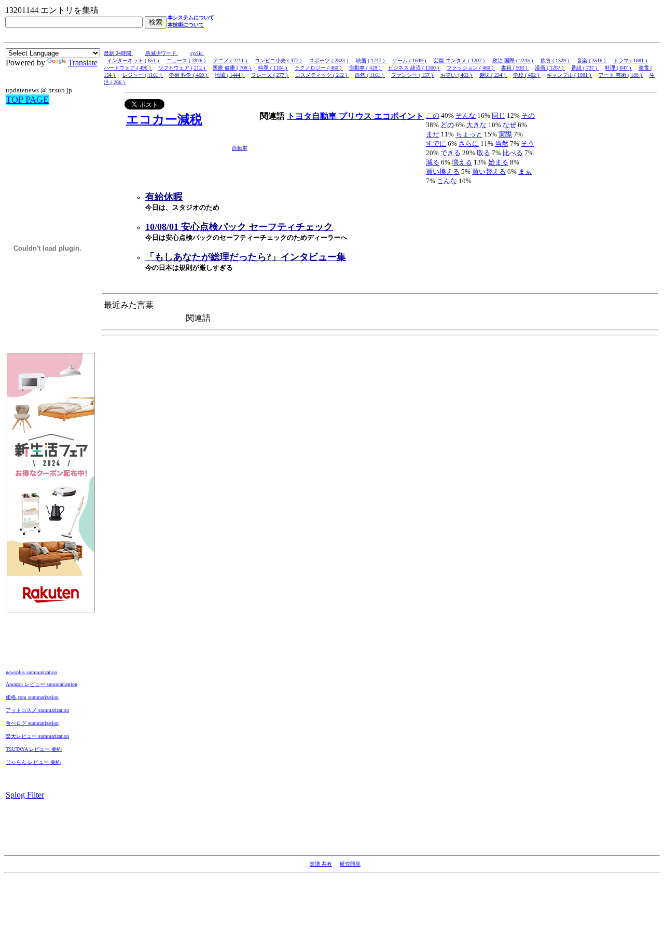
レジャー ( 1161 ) (142, 75)
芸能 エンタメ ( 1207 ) (460, 60)
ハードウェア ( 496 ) (128, 68)
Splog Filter (25, 794)
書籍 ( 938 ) (515, 68)
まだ (432, 134)
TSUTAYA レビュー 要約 (34, 749)
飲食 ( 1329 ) (556, 60)
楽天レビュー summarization (37, 736)
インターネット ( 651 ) (133, 60)
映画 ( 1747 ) (371, 60)
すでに (436, 143)
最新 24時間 (118, 53)
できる (450, 153)
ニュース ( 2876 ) (187, 60)
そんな (465, 115)
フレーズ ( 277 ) (270, 75)
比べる (513, 153)
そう (527, 143)
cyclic (197, 53)
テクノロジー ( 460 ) (319, 68)
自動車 (239, 148)
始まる (498, 162)
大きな (476, 125)
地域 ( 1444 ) (230, 75)
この (432, 115)
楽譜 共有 (321, 864)
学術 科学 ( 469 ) (189, 75)
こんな (447, 181)
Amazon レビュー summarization (41, 684)
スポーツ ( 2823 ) (329, 60)
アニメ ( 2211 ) (230, 60)
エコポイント (399, 116)
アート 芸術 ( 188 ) (621, 75)
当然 (501, 143)
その (528, 115)
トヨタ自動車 (313, 116)
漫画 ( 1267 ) (550, 68)
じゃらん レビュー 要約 (33, 762)
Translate (83, 62)
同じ (498, 115)
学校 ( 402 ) (527, 75)
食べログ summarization (32, 723)
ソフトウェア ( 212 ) (182, 68)
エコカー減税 (164, 119)
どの (447, 125)
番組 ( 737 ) (585, 68)
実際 (505, 134)
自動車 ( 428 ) (365, 68)
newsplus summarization (31, 672)
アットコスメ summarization (37, 710)
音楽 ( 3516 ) (592, 60)
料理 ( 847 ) (618, 68)
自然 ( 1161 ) (370, 75)
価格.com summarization (32, 697)
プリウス (356, 116)
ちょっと (468, 134)
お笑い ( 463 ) (456, 75)
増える (462, 162)
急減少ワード (161, 53)
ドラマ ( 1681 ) (630, 60)
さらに (469, 143)
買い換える (443, 171)
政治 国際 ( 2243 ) (513, 60)
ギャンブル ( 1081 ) (569, 75)
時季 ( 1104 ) (273, 68)
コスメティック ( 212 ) (322, 75)
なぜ (509, 125)
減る (432, 162)
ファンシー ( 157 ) (412, 75)
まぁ (525, 171)
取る (483, 153)
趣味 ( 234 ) (493, 75)
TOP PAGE (27, 99)
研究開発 (350, 864)
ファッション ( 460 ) (471, 68)
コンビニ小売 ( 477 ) (279, 60)
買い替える (489, 171)
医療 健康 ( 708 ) (232, 68)
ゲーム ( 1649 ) (409, 60)
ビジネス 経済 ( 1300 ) (414, 68)
